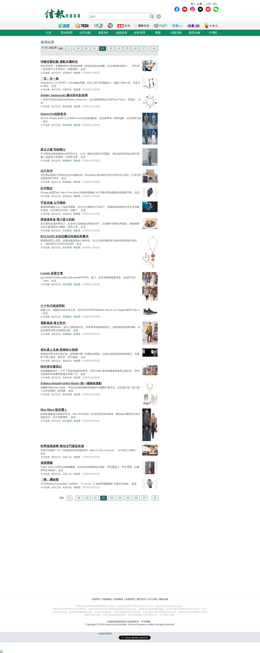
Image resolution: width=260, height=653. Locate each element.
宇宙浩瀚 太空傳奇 (53, 202)
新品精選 (67, 106)
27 (143, 48)
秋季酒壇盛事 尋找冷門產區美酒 (62, 446)
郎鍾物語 (67, 160)
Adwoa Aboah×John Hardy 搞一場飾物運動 (71, 383)
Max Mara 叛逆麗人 (54, 409)
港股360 (103, 32)
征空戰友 (47, 188)
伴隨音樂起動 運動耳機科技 (59, 61)
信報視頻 (176, 32)
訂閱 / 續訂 (212, 3)
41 (154, 48)
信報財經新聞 (104, 633)
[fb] (176, 9)
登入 (193, 3)
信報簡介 (96, 599)
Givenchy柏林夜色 (53, 114)
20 (86, 48)
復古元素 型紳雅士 (53, 149)
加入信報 (152, 599)
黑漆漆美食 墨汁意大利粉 (58, 219)
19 (78, 48)
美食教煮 (67, 230)
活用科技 (67, 72)
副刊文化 (56, 72)
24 (119, 48)
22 (102, 48)
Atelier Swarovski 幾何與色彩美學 (64, 95)
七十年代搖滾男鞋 (53, 305)
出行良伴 (47, 170)
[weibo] (208, 9)
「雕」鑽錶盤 (50, 479)
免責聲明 (130, 599)
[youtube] (184, 9)
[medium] (200, 9)
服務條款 (107, 599)
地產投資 (121, 32)
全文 (83, 69)
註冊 (199, 3)
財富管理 (139, 32)
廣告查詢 (141, 599)
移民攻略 (194, 32)
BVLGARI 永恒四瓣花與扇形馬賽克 (65, 236)
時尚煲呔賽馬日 (51, 366)
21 (94, 48)
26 (135, 48)
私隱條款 (118, 599)
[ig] (192, 9)
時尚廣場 (67, 125)
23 (110, 48)
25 (127, 48)
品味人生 (67, 457)
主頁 (48, 32)
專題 (158, 32)
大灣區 (213, 32)
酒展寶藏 (47, 462)
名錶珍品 (67, 196)
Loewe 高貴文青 (52, 273)
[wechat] (216, 9)
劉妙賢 (77, 72)
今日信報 (85, 32)
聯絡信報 (163, 599)
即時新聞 (66, 32)
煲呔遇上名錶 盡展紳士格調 (59, 349)
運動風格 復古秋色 (53, 323)
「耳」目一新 (50, 78)
